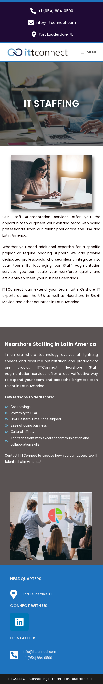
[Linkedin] (19, 622)
